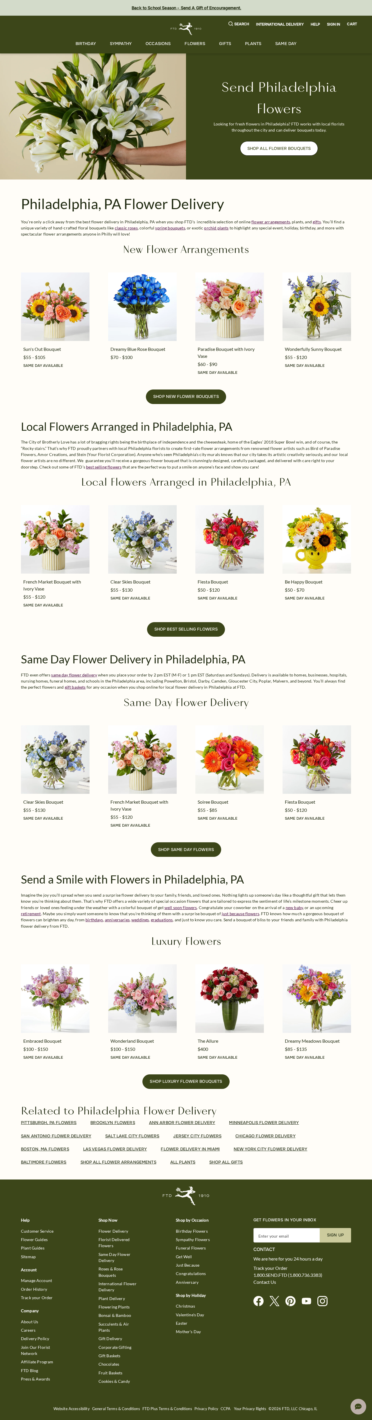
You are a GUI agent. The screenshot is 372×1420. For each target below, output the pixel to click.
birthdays (94, 919)
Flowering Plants (114, 1306)
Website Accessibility (71, 1409)
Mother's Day (188, 1331)
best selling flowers (103, 466)
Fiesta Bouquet (213, 581)
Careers (28, 1330)
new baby (294, 907)
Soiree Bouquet (213, 802)
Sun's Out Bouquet (42, 349)
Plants (253, 43)
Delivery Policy (35, 1338)
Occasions (158, 43)
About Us (29, 1321)
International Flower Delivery (118, 1286)
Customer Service (37, 1231)
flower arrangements (270, 221)
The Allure (208, 1041)
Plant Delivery (112, 1298)
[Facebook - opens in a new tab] (260, 1301)
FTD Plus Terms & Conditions (167, 1409)
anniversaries (117, 919)
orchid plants (216, 227)
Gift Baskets (110, 1355)
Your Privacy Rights (250, 1409)
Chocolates (109, 1364)
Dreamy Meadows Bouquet (312, 1041)
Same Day (285, 43)
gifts (317, 221)
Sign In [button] (333, 24)
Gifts (225, 43)
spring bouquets (170, 227)
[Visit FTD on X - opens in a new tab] (276, 1301)
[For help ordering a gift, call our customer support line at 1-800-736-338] (186, 29)
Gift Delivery (110, 1338)
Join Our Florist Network (35, 1350)
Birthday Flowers (192, 1231)
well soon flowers (180, 907)
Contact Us (264, 1282)
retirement (31, 913)
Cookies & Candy (114, 1381)
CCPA (226, 1409)
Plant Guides (32, 1247)
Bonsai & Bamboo (115, 1315)
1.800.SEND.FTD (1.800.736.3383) (287, 1275)
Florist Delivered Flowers (114, 1242)
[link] (55, 306)
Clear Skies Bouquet (130, 581)
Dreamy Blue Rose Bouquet (137, 349)
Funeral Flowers (191, 1247)
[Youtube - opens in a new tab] (308, 1301)
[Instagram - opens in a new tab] (324, 1301)
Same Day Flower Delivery (114, 1257)
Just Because (187, 1265)
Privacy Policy (206, 1409)
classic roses (126, 227)
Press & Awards (35, 1378)
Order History (34, 1289)
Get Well (184, 1256)
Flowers (195, 43)
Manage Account (36, 1280)
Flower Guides (34, 1239)
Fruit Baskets (111, 1372)
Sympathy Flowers (193, 1239)
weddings (140, 919)
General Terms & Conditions (116, 1409)
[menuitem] (86, 43)
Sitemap (28, 1256)
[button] (238, 24)
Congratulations (191, 1273)
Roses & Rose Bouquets (111, 1271)
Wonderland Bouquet (132, 1041)
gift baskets (75, 687)
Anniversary (187, 1282)
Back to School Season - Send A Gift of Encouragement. (186, 7)
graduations (162, 919)
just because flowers (240, 913)
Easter (181, 1323)
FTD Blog (29, 1370)
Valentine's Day (190, 1314)
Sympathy (121, 43)
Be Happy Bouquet (304, 581)
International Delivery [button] (279, 24)
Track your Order (37, 1297)
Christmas (185, 1306)
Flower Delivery (113, 1231)
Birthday (86, 43)
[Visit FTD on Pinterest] (292, 1301)
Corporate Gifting (115, 1347)
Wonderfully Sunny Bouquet (313, 349)
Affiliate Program (37, 1361)
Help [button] (315, 24)
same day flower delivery (74, 674)
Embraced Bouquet (42, 1041)
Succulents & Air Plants (114, 1327)
